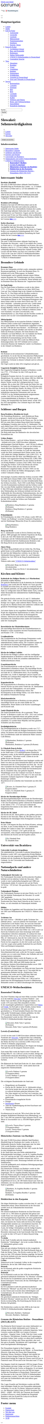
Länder (7, 27)
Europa (8, 134)
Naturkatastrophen (16, 41)
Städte (7, 29)
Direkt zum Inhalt (7, 2)
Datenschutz (9, 1410)
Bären (40, 1005)
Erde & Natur (10, 31)
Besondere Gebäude (12, 151)
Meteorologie (14, 39)
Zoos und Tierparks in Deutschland (22, 79)
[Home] (10, 7)
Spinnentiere (14, 73)
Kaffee (12, 98)
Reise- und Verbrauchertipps (20, 102)
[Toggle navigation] (2, 15)
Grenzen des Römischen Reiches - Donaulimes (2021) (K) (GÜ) (22, 172)
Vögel (12, 67)
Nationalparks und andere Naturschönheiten (21, 159)
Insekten (13, 71)
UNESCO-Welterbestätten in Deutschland (25, 57)
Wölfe (6, 1007)
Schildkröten (14, 75)
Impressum (9, 1414)
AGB (7, 1418)
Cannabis (13, 85)
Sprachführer (14, 104)
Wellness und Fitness (17, 100)
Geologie (13, 37)
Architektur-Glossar (17, 49)
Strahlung (13, 43)
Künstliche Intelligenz (17, 106)
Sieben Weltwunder (17, 55)
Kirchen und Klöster (12, 155)
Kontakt (8, 1408)
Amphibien (14, 69)
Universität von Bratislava (14, 157)
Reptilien (13, 65)
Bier (11, 90)
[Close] (2, 17)
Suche (3, 110)
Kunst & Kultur (11, 47)
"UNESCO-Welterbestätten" (25, 561)
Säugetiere (13, 63)
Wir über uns (10, 1412)
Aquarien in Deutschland (19, 77)
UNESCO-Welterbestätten (14, 161)
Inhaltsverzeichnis (8, 140)
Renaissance (9, 1103)
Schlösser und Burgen (13, 153)
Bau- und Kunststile (17, 51)
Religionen (14, 53)
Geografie (13, 35)
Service (8, 81)
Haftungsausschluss (12, 1416)
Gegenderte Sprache (17, 59)
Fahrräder (13, 96)
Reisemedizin (15, 83)
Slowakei (8, 136)
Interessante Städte (12, 149)
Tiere (7, 61)
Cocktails (13, 94)
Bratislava (4, 585)
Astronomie (14, 33)
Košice (22, 750)
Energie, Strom (15, 45)
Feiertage (13, 88)
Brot (11, 92)
